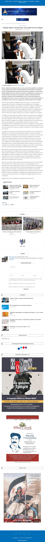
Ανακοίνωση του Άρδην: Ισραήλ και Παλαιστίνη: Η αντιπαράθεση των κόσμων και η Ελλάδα (15, 186)
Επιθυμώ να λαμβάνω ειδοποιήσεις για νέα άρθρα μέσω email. (22, 286)
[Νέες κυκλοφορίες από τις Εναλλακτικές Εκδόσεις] (5, 307)
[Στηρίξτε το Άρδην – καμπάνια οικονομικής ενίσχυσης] (5, 300)
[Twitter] (20, 533)
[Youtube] (24, 533)
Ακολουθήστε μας (5, 338)
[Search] (42, 19)
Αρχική (3, 23)
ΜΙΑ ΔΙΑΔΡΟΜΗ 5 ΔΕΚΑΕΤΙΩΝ (17, 1)
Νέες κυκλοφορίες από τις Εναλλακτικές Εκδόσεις (21, 305)
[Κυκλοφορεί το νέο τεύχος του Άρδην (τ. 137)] (5, 328)
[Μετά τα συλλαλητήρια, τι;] (5, 197)
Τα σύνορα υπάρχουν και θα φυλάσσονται (33, 231)
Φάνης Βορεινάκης (13, 256)
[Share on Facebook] (21, 209)
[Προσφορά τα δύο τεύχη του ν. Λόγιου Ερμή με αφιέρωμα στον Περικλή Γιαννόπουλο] (5, 321)
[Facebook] (16, 533)
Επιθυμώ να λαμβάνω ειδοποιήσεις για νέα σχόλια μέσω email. (22, 283)
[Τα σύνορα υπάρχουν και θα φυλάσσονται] (33, 223)
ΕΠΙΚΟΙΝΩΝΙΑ (37, 1)
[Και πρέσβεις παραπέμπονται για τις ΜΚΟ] (25, 193)
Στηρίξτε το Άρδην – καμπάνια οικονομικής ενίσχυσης (21, 298)
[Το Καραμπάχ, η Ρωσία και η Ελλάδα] (5, 193)
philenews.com (21, 85)
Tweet (3, 204)
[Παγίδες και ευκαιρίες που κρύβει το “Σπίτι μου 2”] (25, 186)
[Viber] (29, 533)
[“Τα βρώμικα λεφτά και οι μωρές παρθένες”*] (25, 198)
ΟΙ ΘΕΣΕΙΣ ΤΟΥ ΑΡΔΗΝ (8, 1)
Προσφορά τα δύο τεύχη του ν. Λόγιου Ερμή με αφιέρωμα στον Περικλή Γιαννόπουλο (25, 320)
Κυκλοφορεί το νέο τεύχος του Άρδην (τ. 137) (20, 326)
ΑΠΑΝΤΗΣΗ (11, 259)
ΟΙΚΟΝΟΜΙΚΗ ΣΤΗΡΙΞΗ (22, 2)
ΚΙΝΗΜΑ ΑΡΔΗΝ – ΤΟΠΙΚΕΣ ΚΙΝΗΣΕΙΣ (28, 1)
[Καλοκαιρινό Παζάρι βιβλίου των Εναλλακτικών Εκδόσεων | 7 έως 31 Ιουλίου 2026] (5, 314)
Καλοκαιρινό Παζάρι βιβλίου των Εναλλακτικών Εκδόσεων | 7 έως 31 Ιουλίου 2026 (26, 313)
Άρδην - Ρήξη (19, 29)
